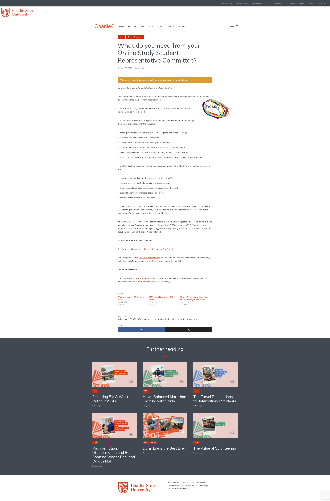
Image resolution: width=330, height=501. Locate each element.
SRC (139, 319)
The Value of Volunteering (214, 448)
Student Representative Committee (180, 319)
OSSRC (133, 319)
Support (171, 26)
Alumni (301, 3)
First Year (132, 26)
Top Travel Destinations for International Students (214, 399)
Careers (159, 26)
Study (143, 26)
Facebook (148, 249)
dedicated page (142, 278)
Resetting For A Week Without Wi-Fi (110, 399)
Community (290, 3)
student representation (153, 319)
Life (151, 26)
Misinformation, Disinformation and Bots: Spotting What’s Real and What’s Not (113, 454)
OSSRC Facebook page (149, 257)
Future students (226, 3)
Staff (267, 3)
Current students (242, 3)
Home (121, 26)
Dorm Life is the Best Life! (164, 448)
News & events (135, 37)
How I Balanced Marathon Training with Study (164, 399)
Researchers (278, 3)
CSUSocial (168, 249)
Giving (310, 3)
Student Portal (321, 3)
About (181, 26)
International (257, 3)
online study (123, 319)
